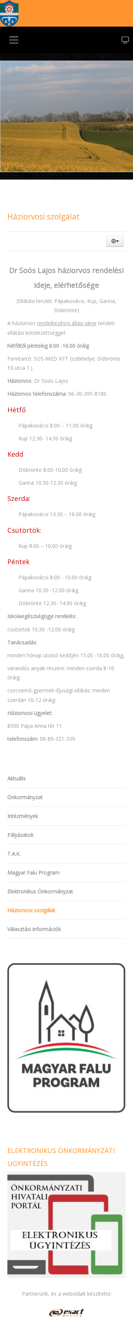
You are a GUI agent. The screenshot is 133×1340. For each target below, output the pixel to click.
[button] (115, 241)
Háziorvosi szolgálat (43, 216)
